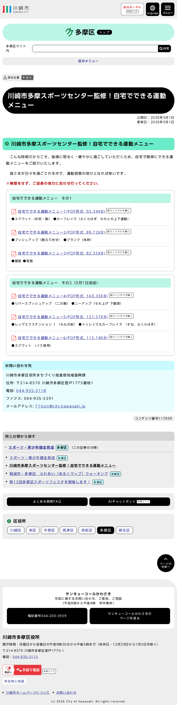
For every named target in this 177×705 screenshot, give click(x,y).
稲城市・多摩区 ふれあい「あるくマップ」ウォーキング (64, 473)
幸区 (32, 530)
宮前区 (87, 530)
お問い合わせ (66, 692)
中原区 (49, 530)
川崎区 (16, 530)
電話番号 (47, 615)
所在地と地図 (14, 681)
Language (152, 13)
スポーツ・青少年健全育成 (38, 447)
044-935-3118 (31, 390)
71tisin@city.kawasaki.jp (60, 406)
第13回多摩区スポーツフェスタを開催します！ (56, 482)
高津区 (68, 530)
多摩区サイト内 (16, 48)
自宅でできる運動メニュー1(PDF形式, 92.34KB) (74, 211)
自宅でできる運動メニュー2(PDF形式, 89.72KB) (74, 232)
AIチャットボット (128, 501)
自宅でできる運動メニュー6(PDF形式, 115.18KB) (75, 338)
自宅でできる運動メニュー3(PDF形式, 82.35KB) (74, 253)
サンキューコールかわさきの (130, 616)
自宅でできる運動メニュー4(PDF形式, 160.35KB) (75, 296)
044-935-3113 (25, 656)
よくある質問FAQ (47, 501)
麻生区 (124, 530)
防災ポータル (132, 9)
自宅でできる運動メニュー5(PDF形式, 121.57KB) (75, 317)
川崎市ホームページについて (28, 692)
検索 (166, 48)
